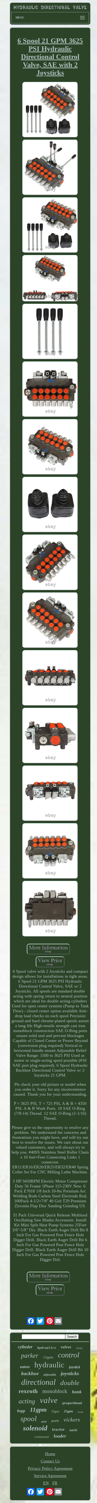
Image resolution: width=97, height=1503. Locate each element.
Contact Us (50, 1461)
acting (27, 1401)
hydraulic (49, 1365)
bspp (21, 1410)
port (44, 1421)
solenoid (35, 1428)
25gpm (55, 1411)
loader (60, 1435)
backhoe (30, 1373)
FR (54, 1483)
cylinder (25, 1346)
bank (77, 1391)
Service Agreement (50, 1475)
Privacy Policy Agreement (50, 1468)
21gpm (68, 1411)
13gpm (48, 1357)
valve (49, 1400)
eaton (25, 1366)
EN (46, 1483)
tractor (58, 1429)
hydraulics (46, 1347)
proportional (72, 1403)
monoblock (54, 1391)
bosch (80, 1412)
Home (50, 1453)
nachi (73, 1430)
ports (55, 1421)
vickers (72, 1420)
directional (38, 1382)
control (68, 1355)
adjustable (49, 1374)
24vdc (79, 1348)
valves (66, 1347)
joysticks (70, 1373)
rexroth (28, 1391)
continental (41, 1436)
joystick (74, 1367)
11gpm (38, 1409)
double (69, 1382)
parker (29, 1355)
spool (28, 1418)
